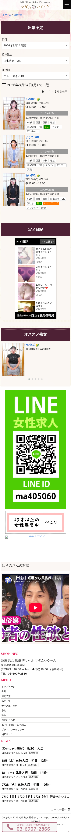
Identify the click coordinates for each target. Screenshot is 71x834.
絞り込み (7, 54)
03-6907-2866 (17, 673)
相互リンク (7, 734)
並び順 (6, 69)
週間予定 (6, 696)
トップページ (8, 686)
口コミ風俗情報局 (42, 315)
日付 (4, 39)
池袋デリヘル (24, 315)
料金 (4, 715)
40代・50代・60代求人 (14, 724)
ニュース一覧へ (58, 809)
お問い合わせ (8, 719)
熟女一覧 (6, 700)
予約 (4, 710)
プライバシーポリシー (13, 729)
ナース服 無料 (9, 705)
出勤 (4, 691)
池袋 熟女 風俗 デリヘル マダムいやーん (39, 817)
